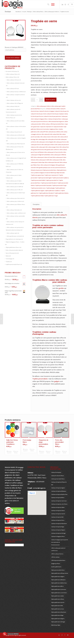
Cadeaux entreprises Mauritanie (59, 523)
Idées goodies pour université (14, 236)
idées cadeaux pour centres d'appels (16, 138)
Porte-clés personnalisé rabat (13, 250)
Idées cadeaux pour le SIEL (14, 189)
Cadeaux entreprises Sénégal (58, 533)
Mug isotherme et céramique (13, 239)
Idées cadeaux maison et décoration (16, 126)
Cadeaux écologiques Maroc (41, 119)
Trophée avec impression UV (51, 175)
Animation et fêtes (55, 108)
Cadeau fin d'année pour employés (55, 114)
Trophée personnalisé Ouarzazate (43, 185)
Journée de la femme (60, 167)
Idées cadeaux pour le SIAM (14, 186)
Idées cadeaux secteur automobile (16, 216)
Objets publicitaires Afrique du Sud (59, 573)
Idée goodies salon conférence (51, 149)
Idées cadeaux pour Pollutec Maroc (16, 204)
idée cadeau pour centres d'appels (44, 142)
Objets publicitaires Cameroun (58, 589)
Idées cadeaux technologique (48, 165)
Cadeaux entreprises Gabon (58, 507)
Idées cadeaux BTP (12, 88)
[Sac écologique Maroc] (1, 319)
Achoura (48, 108)
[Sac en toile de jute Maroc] (72, 319)
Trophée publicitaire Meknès (61, 193)
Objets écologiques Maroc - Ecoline (15, 242)
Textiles (8, 261)
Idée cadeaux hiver (64, 147)
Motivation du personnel (37, 170)
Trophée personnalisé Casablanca (60, 177)
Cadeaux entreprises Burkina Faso (59, 494)
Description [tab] (36, 204)
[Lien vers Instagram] (65, 4)
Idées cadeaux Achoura (13, 80)
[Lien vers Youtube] (67, 635)
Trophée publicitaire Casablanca (52, 190)
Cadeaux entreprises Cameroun (59, 501)
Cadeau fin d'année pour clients (38, 114)
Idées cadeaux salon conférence (15, 213)
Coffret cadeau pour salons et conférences (58, 549)
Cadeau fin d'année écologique (46, 111)
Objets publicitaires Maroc (12, 247)
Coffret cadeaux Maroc (12, 74)
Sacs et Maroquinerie (11, 253)
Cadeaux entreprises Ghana (58, 510)
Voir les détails (16, 452)
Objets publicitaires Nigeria (57, 618)
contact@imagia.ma (39, 488)
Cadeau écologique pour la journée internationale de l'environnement (59, 542)
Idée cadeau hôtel (54, 134)
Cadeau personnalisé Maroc (58, 479)
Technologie (9, 258)
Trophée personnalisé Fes (52, 180)
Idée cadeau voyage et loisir (52, 147)
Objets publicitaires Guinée (57, 602)
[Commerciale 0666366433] (4, 634)
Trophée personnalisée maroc (38, 188)
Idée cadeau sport (40, 147)
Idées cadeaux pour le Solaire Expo (16, 192)
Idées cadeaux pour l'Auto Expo (15, 143)
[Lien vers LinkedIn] (62, 4)
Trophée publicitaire (60, 188)
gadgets (57, 381)
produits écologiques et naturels (42, 172)
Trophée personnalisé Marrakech (49, 183)
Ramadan (62, 172)
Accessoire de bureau (11, 71)
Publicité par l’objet (54, 172)
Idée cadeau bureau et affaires (53, 131)
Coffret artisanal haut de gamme (56, 121)
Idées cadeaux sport (12, 233)
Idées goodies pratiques (42, 167)
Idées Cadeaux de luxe (13, 100)
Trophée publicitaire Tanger (51, 195)
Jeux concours (51, 167)
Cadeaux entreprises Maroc (54, 119)
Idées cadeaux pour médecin (14, 201)
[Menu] (52, 4)
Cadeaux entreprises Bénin (57, 497)
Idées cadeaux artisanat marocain (16, 83)
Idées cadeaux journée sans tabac (15, 121)
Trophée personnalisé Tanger (59, 185)
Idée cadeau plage (40, 139)
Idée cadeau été (46, 134)
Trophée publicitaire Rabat (37, 195)
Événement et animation (43, 129)
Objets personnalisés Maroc (49, 170)
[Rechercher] (47, 4)
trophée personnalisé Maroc (13, 264)
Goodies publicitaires (56, 566)
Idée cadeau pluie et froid (51, 139)
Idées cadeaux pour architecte (15, 135)
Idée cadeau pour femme (60, 142)
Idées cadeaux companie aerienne (16, 94)
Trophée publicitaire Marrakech (46, 193)
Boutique (8, 11)
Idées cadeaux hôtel (12, 106)
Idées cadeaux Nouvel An (13, 132)
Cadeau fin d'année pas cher (62, 111)
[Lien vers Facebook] (68, 4)
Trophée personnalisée (40, 379)
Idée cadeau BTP (41, 131)
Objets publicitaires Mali (57, 605)
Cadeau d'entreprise (56, 472)
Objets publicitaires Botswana (58, 579)
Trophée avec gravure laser (37, 175)
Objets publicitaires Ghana (57, 599)
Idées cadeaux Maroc (11, 77)
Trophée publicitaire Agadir (37, 190)
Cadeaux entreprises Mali (57, 517)
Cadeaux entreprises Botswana (58, 491)
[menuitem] (47, 4)
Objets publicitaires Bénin (57, 586)
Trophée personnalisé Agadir (45, 177)
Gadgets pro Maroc (54, 129)
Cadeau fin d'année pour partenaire (52, 116)
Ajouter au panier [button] (9, 452)
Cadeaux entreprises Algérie (58, 488)
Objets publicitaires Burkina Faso (59, 583)
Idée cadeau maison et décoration (48, 137)
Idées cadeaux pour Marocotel (15, 198)
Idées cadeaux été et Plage (14, 103)
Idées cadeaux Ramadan (13, 210)
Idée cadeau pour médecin (48, 144)
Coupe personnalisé (58, 126)
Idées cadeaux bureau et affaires (15, 91)
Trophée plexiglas (50, 188)
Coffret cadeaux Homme (57, 554)
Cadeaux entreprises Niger (57, 526)
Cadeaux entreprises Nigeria (58, 530)
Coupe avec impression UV (46, 126)
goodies (61, 288)
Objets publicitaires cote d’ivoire (59, 592)
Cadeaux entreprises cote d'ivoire (59, 504)
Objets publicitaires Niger (57, 615)
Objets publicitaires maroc (57, 609)
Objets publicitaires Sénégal (58, 621)
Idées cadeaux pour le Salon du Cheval (43, 157)
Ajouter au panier (50, 99)
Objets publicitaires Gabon (57, 596)
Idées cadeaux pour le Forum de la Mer (53, 152)
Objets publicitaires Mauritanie (58, 612)
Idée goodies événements (37, 149)
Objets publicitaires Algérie (57, 576)
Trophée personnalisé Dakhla (38, 180)
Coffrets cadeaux (45, 124)
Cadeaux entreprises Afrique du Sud (59, 483)
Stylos (7, 256)
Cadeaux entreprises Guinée (58, 513)
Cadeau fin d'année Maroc (57, 475)
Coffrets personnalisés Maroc (57, 124)
